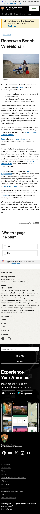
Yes (8, 246)
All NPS (20, 361)
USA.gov (4, 494)
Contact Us (6, 316)
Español (6, 330)
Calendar (23, 14)
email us (20, 87)
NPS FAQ (4, 481)
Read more (12, 26)
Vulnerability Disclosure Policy (12, 491)
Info (2, 14)
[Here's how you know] (20, 3)
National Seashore (14, 8)
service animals (19, 139)
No (8, 253)
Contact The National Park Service (13, 478)
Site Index (6, 327)
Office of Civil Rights (8, 498)
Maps (16, 14)
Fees (29, 14)
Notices (4, 474)
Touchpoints (16, 263)
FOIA (3, 471)
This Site (20, 356)
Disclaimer (5, 488)
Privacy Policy (6, 468)
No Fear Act (5, 484)
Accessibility (5, 464)
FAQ (4, 323)
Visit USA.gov (7, 509)
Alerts (8, 14)
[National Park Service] (2, 9)
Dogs (3, 139)
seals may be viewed (11, 186)
